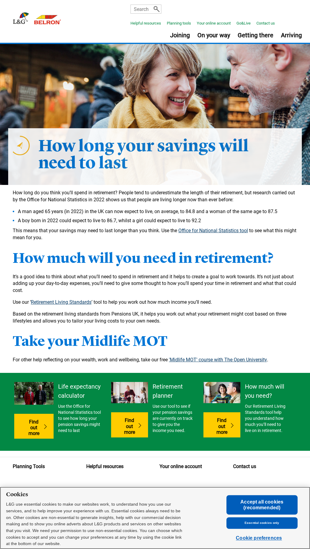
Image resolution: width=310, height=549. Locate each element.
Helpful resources (145, 23)
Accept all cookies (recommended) (261, 504)
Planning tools (179, 23)
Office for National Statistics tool (213, 230)
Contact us (265, 23)
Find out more (41, 427)
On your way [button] (213, 35)
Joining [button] (180, 35)
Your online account (214, 23)
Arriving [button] (291, 35)
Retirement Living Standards (61, 302)
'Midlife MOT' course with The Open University (218, 360)
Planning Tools (29, 466)
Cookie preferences (259, 538)
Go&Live (243, 23)
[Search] (156, 9)
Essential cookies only (262, 523)
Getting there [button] (255, 35)
